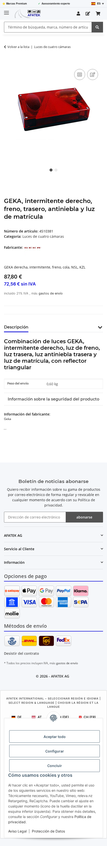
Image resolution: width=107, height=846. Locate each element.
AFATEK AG (60, 676)
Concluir (54, 766)
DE (19, 717)
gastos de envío (51, 293)
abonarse (84, 517)
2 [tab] (55, 170)
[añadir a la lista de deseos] (92, 74)
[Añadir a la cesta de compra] (8, 62)
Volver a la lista (18, 46)
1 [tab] (51, 170)
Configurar (54, 751)
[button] (78, 13)
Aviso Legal (17, 831)
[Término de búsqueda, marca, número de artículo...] (97, 27)
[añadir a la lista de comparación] (79, 74)
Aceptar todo (55, 736)
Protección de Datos (48, 831)
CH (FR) (90, 717)
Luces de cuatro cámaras (43, 236)
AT (40, 717)
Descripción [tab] (16, 327)
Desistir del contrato (21, 653)
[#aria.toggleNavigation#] (6, 11)
